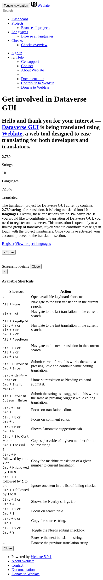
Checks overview (34, 45)
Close (36, 266)
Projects (17, 23)
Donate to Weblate (35, 87)
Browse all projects (35, 28)
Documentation (32, 79)
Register (8, 244)
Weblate (43, 5)
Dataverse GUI (20, 127)
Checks (17, 40)
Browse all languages (37, 36)
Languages (19, 32)
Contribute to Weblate (37, 83)
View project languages (33, 244)
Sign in (16, 53)
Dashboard (19, 19)
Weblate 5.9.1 (41, 557)
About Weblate (32, 70)
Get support (30, 62)
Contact (27, 66)
